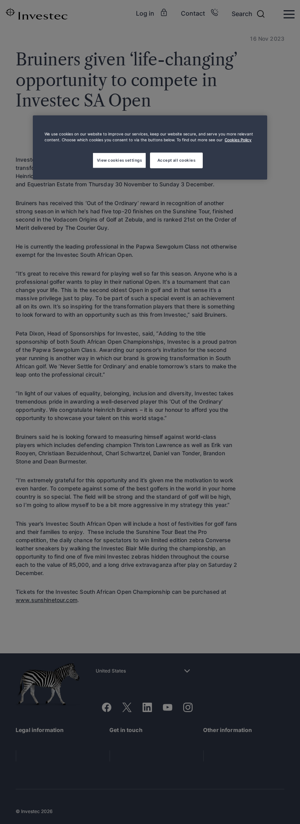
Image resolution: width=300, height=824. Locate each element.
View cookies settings (119, 159)
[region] (150, 147)
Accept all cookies (176, 159)
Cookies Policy (238, 139)
